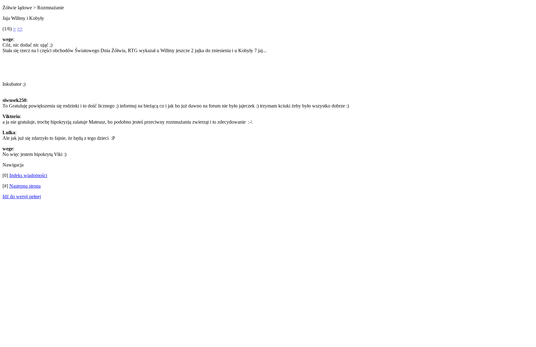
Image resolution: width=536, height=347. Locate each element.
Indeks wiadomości (28, 175)
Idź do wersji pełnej (21, 196)
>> (20, 28)
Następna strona (25, 186)
